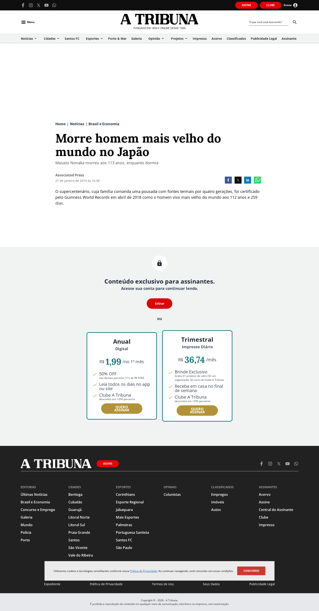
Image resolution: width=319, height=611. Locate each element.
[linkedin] (247, 180)
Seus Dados (211, 584)
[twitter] (238, 180)
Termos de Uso (163, 584)
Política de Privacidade (143, 571)
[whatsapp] (257, 180)
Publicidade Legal (262, 584)
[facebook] (228, 180)
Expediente (52, 584)
